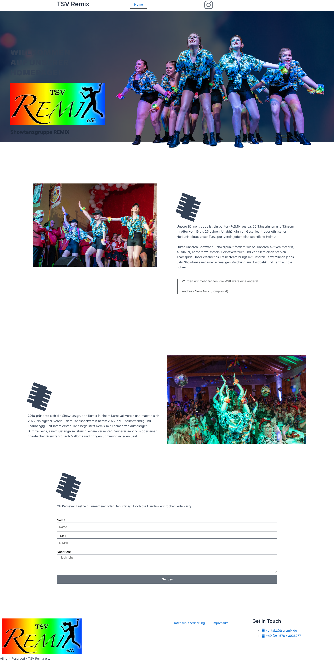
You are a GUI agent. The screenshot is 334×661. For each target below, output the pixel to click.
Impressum (220, 623)
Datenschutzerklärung (189, 623)
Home (138, 4)
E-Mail (61, 536)
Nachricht (64, 552)
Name (61, 520)
